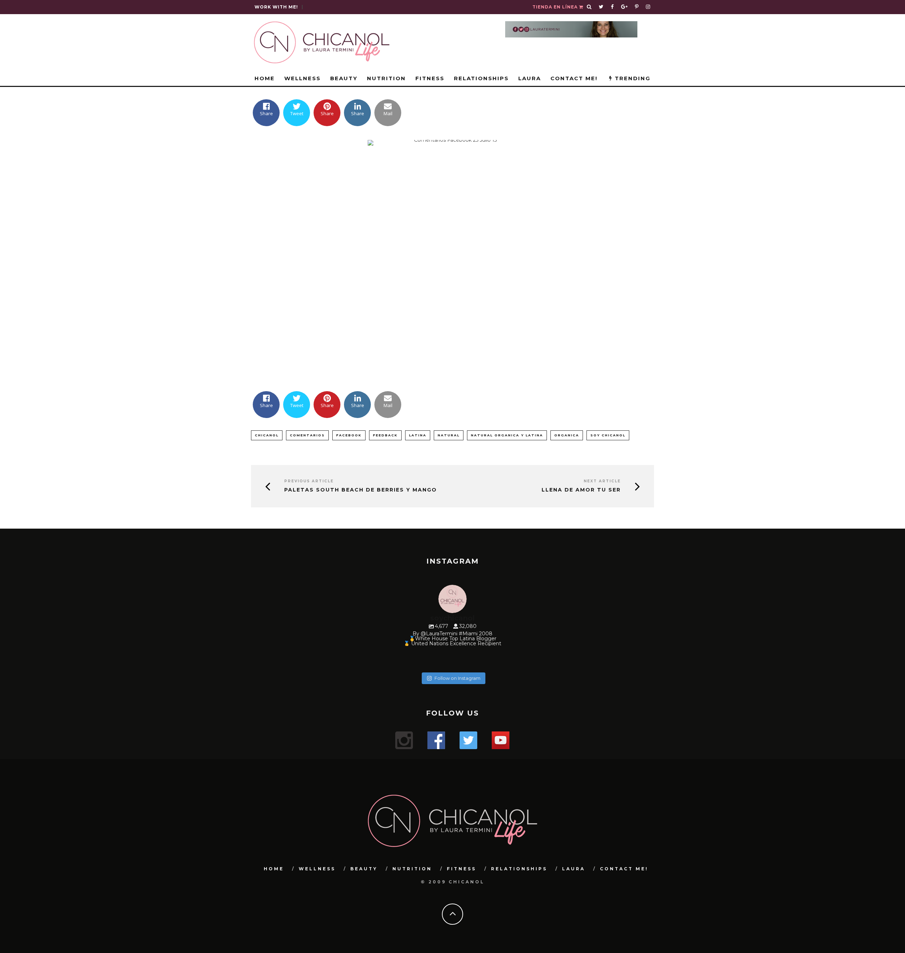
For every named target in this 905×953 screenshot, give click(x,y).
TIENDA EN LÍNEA (555, 7)
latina (417, 435)
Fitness (429, 78)
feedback (385, 435)
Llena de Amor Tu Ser (581, 490)
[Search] (589, 7)
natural (449, 435)
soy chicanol (607, 435)
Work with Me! (276, 7)
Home (265, 78)
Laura (529, 78)
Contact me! (573, 78)
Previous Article (309, 481)
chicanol (267, 435)
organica (566, 435)
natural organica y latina (507, 435)
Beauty (343, 78)
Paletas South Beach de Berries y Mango (360, 490)
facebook (349, 435)
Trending (631, 78)
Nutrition (386, 78)
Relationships (481, 78)
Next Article (602, 481)
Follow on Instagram (457, 678)
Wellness (302, 78)
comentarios (307, 435)
